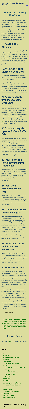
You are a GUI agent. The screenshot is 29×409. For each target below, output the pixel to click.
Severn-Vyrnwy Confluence (12, 383)
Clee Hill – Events (9, 374)
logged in (12, 341)
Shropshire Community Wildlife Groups (12, 4)
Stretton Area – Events (11, 391)
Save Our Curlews (9, 397)
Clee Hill (5, 366)
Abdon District (7, 359)
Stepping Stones (8, 395)
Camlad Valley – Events (11, 363)
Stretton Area (7, 389)
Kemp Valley (7, 378)
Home (3, 353)
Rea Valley (6, 381)
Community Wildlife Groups (10, 357)
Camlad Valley (7, 361)
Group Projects (6, 393)
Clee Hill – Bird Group (11, 372)
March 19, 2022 (9, 312)
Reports (7, 376)
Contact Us (5, 355)
